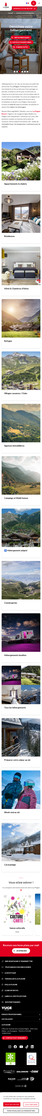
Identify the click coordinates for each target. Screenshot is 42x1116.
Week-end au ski (12, 812)
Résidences (9, 236)
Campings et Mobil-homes (16, 498)
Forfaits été (22, 47)
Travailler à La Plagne (14, 979)
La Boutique (10, 973)
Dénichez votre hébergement (25, 13)
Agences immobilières (14, 445)
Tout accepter (12, 1104)
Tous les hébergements (15, 707)
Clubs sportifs (11, 990)
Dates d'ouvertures (21, 42)
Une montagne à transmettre (19, 961)
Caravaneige (10, 864)
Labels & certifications (15, 996)
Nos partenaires (12, 1002)
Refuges (8, 341)
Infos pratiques (21, 37)
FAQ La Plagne (10, 984)
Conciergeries (10, 603)
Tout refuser (31, 1104)
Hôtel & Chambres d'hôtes (16, 288)
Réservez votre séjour (23, 8)
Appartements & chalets (15, 184)
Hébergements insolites (15, 655)
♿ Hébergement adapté (15, 550)
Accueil (10, 13)
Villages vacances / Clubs (15, 393)
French (27, 3)
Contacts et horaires (15, 1038)
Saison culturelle (17, 928)
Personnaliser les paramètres (21, 1111)
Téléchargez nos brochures (18, 967)
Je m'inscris (21, 951)
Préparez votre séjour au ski (17, 760)
